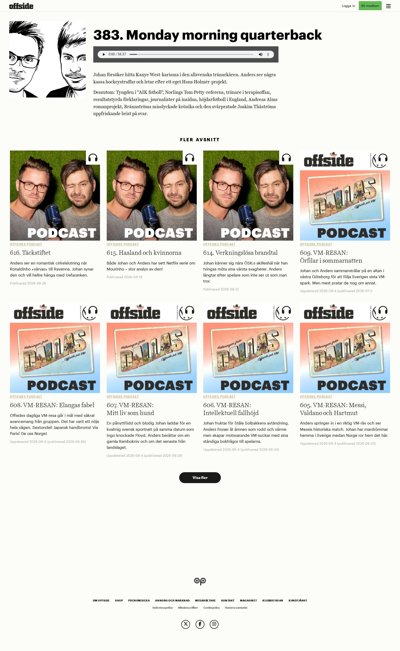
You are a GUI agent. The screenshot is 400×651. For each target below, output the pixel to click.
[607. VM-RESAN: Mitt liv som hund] (152, 348)
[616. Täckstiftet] (55, 196)
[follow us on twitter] (185, 624)
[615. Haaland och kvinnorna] (152, 196)
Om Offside (101, 600)
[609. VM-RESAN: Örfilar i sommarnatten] (345, 196)
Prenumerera (139, 600)
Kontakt (228, 600)
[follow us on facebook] (200, 624)
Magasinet (248, 600)
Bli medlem (370, 6)
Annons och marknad (172, 600)
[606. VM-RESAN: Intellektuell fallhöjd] (248, 348)
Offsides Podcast (26, 244)
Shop (119, 600)
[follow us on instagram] (214, 624)
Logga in (348, 6)
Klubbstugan (272, 600)
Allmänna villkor (188, 607)
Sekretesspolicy (163, 607)
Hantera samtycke (236, 607)
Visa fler (200, 477)
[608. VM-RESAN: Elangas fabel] (55, 348)
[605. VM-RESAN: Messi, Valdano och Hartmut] (345, 348)
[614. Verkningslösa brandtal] (248, 196)
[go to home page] (21, 6)
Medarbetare (205, 600)
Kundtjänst (298, 600)
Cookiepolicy (211, 607)
